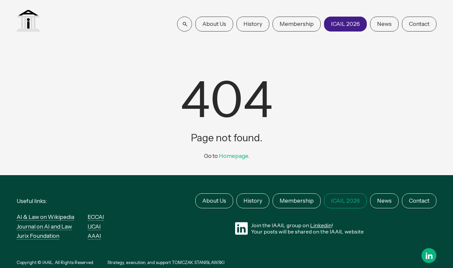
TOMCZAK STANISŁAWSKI (198, 262)
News (384, 24)
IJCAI (94, 226)
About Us (214, 24)
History (252, 24)
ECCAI (96, 217)
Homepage (233, 156)
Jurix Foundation (38, 236)
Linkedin (321, 225)
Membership (297, 24)
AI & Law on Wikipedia (45, 217)
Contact (419, 24)
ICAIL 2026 (345, 24)
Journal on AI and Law (44, 226)
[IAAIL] (28, 21)
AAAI (94, 236)
